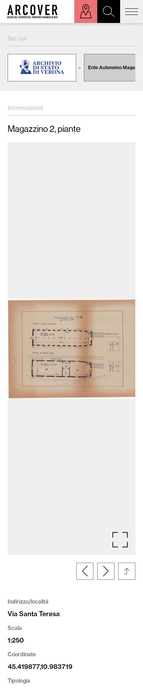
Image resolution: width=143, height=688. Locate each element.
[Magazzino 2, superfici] (105, 571)
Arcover (32, 11)
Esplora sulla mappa (85, 11)
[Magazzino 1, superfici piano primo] (84, 571)
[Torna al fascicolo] (126, 571)
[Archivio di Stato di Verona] (42, 67)
